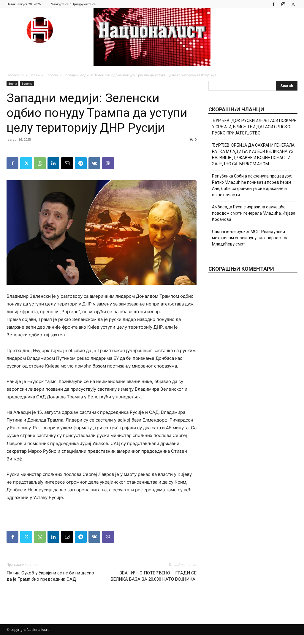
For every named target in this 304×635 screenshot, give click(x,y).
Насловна (15, 74)
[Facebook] (273, 4)
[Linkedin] (53, 163)
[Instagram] (283, 4)
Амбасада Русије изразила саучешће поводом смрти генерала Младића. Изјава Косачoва (253, 213)
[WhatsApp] (40, 163)
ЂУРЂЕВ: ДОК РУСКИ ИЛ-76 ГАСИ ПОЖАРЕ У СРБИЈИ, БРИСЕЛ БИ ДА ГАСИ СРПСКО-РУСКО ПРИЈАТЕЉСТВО (254, 126)
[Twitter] (293, 4)
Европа (51, 74)
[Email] (67, 163)
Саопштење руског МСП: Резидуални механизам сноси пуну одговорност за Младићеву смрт (250, 237)
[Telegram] (81, 163)
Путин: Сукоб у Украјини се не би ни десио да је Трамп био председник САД (50, 576)
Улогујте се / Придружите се (73, 4)
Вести (34, 74)
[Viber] (108, 163)
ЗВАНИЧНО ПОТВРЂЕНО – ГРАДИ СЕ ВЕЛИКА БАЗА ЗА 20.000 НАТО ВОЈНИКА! (154, 576)
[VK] (94, 163)
